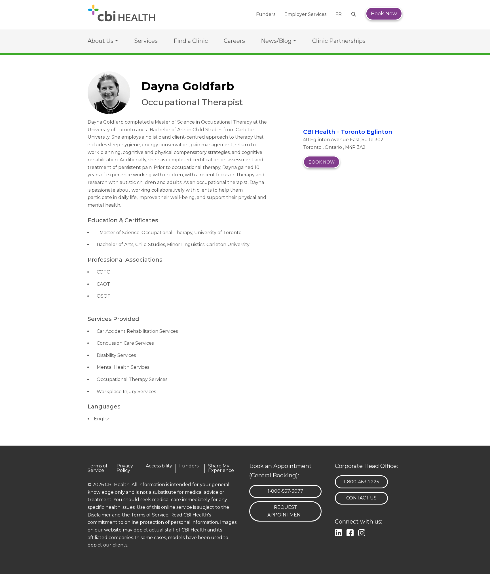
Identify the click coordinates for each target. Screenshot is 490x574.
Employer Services (305, 14)
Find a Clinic (191, 40)
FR (338, 14)
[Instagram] (363, 532)
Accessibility (159, 466)
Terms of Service (97, 468)
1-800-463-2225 (361, 481)
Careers (234, 40)
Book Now (384, 13)
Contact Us (361, 498)
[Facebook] (351, 532)
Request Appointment (285, 511)
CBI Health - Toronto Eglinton (347, 131)
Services (146, 40)
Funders (265, 14)
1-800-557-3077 (285, 491)
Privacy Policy (125, 468)
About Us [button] (100, 40)
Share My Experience (221, 468)
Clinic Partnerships (339, 40)
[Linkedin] (339, 532)
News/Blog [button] (276, 40)
